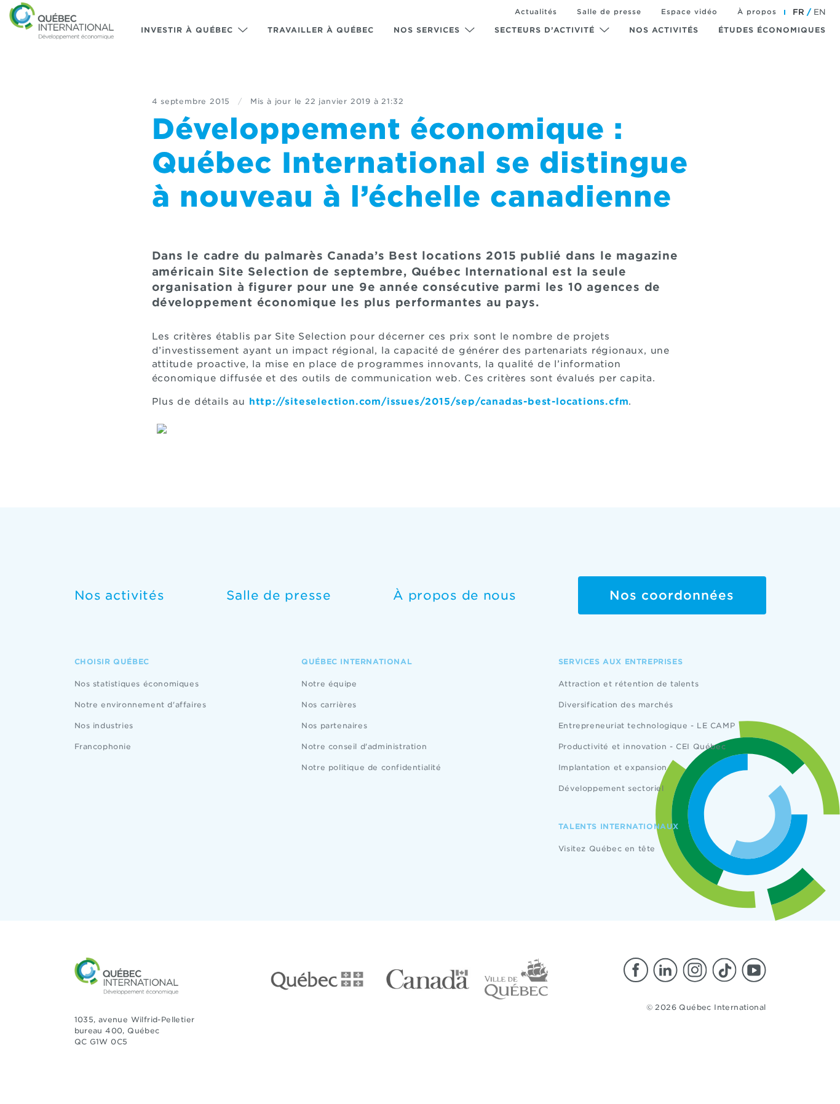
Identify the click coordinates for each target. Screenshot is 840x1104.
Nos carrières (329, 704)
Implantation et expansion (612, 767)
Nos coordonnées (671, 595)
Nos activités (664, 29)
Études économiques (772, 29)
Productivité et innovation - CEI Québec (642, 746)
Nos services (427, 29)
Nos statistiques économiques (136, 683)
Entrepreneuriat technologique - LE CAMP (646, 725)
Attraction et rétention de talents (628, 683)
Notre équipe (329, 683)
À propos (757, 11)
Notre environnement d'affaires (140, 704)
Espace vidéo (689, 11)
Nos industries (103, 725)
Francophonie (103, 746)
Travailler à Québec (320, 29)
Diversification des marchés (615, 704)
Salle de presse (609, 11)
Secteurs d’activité (544, 29)
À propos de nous (454, 595)
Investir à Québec (187, 29)
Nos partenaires (334, 725)
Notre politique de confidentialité (371, 767)
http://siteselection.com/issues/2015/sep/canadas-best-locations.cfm (439, 401)
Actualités (536, 11)
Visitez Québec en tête (607, 848)
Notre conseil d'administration (364, 746)
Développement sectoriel (611, 788)
